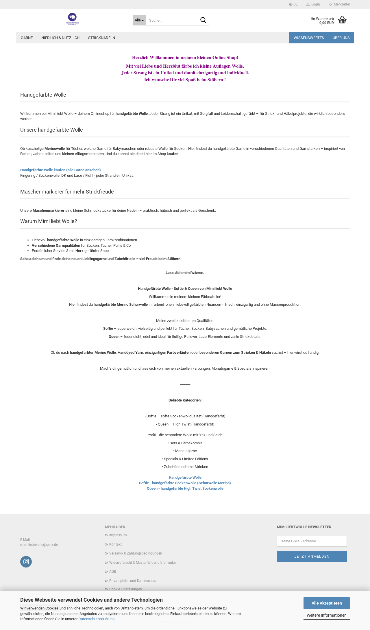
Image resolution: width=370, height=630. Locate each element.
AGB (112, 572)
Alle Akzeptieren (327, 603)
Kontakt (115, 544)
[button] (293, 4)
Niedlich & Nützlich (60, 38)
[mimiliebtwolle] (72, 19)
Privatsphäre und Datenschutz (133, 581)
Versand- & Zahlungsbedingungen (135, 553)
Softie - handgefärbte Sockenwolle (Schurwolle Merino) (185, 483)
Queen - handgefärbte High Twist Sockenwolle (185, 488)
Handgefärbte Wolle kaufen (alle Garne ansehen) (60, 170)
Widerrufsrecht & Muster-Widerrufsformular (142, 563)
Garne (27, 38)
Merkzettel (341, 4)
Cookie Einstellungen (125, 589)
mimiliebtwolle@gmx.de (39, 545)
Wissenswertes (309, 38)
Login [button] (315, 4)
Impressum (118, 535)
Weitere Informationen (327, 615)
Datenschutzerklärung (96, 619)
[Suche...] (203, 20)
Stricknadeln (101, 38)
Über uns (341, 38)
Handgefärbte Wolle (185, 477)
